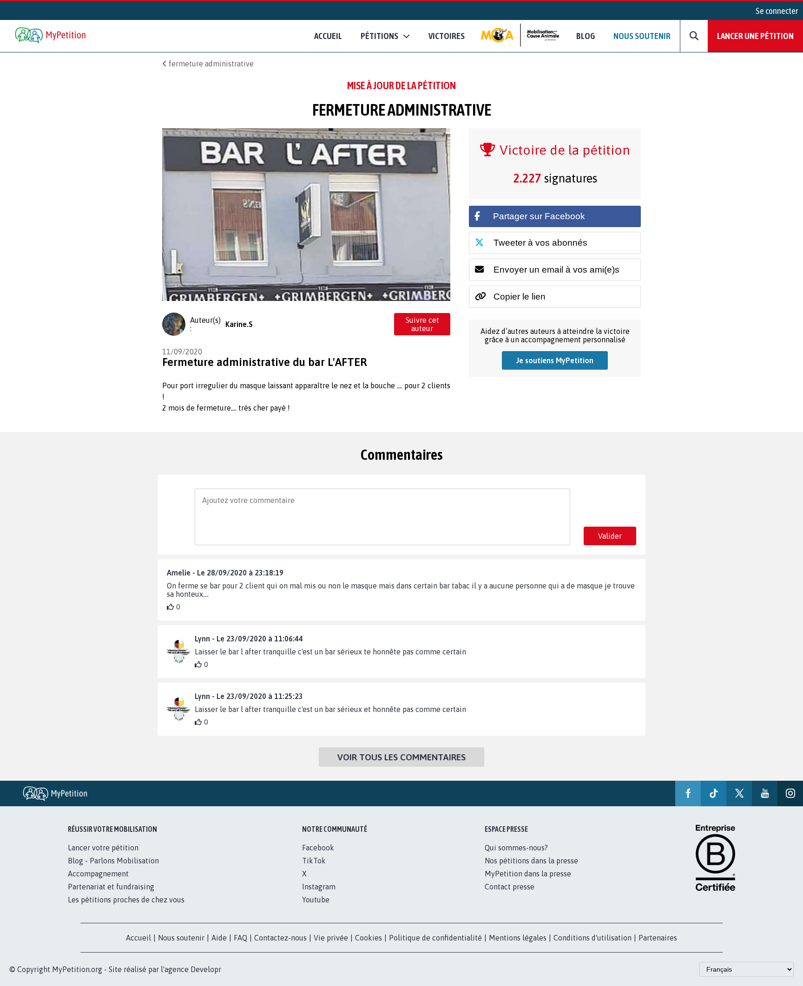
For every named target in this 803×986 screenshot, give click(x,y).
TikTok (314, 860)
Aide (219, 938)
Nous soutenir (642, 36)
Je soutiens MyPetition (554, 360)
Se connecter (777, 11)
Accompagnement (98, 873)
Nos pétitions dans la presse (531, 860)
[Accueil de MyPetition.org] (51, 36)
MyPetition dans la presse (528, 873)
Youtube (315, 899)
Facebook (318, 847)
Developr (206, 969)
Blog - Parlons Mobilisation (113, 860)
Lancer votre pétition (103, 847)
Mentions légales (517, 938)
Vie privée (331, 938)
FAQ (240, 938)
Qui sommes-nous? (516, 847)
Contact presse (509, 886)
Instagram (319, 886)
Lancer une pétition (755, 36)
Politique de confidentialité (435, 938)
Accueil (328, 36)
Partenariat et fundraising (111, 886)
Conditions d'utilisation (592, 938)
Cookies (368, 938)
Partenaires (657, 938)
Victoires (446, 36)
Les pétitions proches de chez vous (126, 899)
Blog (585, 36)
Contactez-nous (280, 938)
